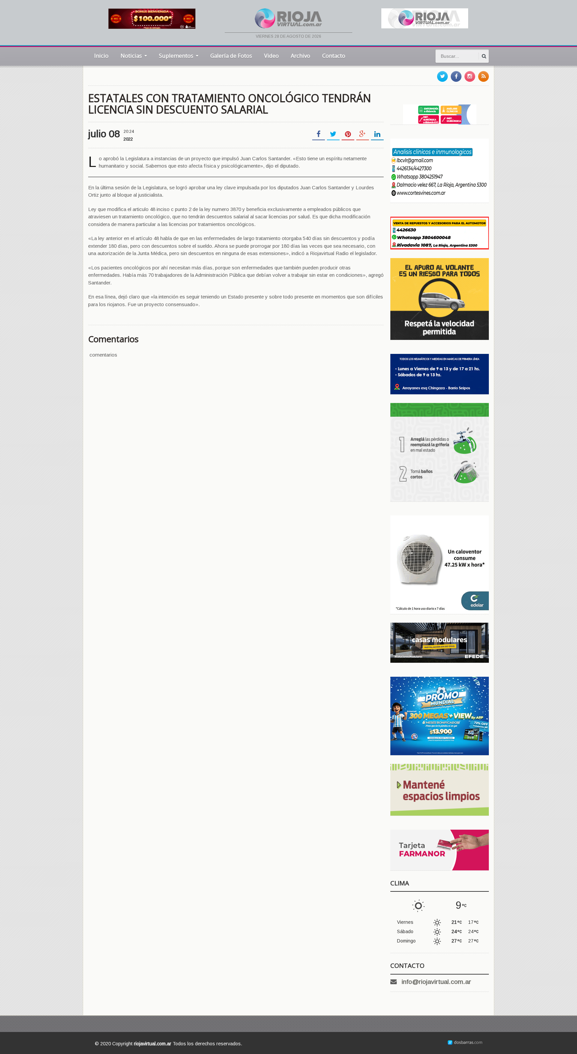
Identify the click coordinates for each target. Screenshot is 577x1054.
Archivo (300, 55)
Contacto (333, 55)
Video (271, 55)
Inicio (101, 55)
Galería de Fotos (231, 55)
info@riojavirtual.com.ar (436, 981)
